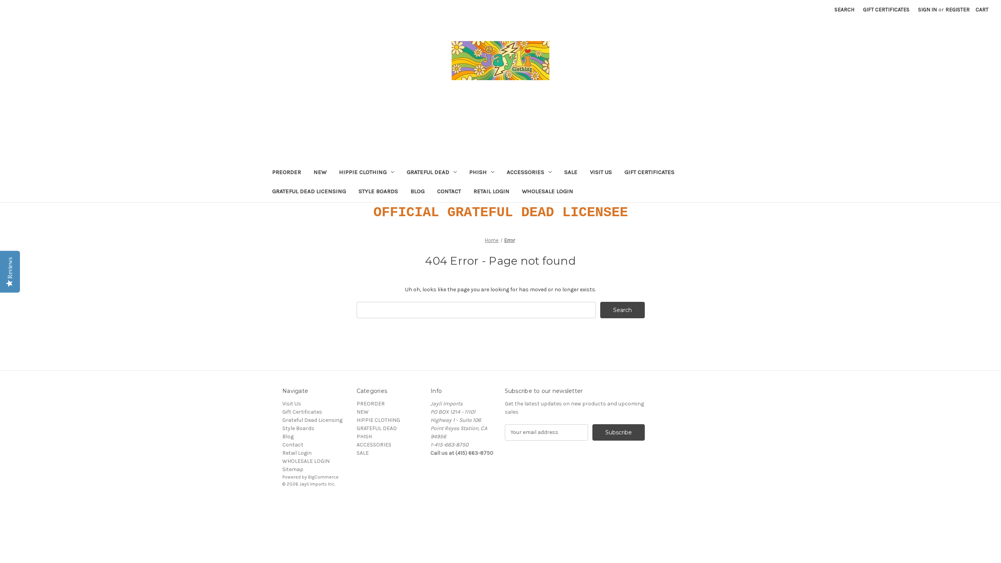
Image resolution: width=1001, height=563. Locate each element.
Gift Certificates (886, 9)
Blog (418, 191)
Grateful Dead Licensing (309, 191)
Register (957, 9)
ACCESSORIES (525, 172)
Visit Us (601, 172)
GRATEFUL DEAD (428, 172)
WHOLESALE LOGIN (547, 191)
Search (844, 9)
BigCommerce (323, 477)
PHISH (478, 172)
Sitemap (292, 469)
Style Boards (378, 191)
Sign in (927, 9)
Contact (449, 191)
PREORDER (286, 172)
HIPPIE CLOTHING (363, 172)
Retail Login (491, 191)
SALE (571, 172)
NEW (320, 172)
